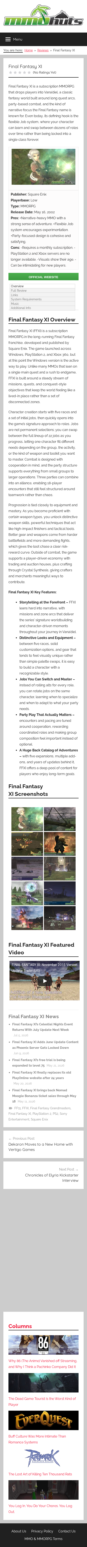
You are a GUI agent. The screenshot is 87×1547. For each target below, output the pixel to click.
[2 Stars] (15, 72)
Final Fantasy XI (19, 1114)
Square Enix (39, 1119)
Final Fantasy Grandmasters (50, 1108)
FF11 (17, 1108)
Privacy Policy (42, 1531)
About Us (18, 1531)
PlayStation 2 (42, 1114)
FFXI (25, 1108)
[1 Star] (10, 72)
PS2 (55, 1114)
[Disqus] (43, 1251)
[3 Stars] (20, 72)
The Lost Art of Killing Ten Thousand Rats (40, 1474)
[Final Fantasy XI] (43, 276)
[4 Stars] (24, 72)
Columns (20, 1326)
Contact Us (67, 1531)
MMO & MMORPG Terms (43, 1539)
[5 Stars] (29, 72)
